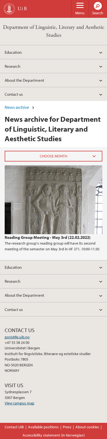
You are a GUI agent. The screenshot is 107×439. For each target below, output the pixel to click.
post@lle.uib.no (17, 337)
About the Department (24, 80)
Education (13, 52)
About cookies (87, 426)
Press (67, 426)
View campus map (19, 403)
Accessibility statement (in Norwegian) (53, 435)
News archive (17, 107)
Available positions (43, 426)
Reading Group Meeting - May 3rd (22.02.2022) (48, 237)
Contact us (14, 94)
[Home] (9, 8)
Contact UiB (14, 426)
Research (12, 66)
